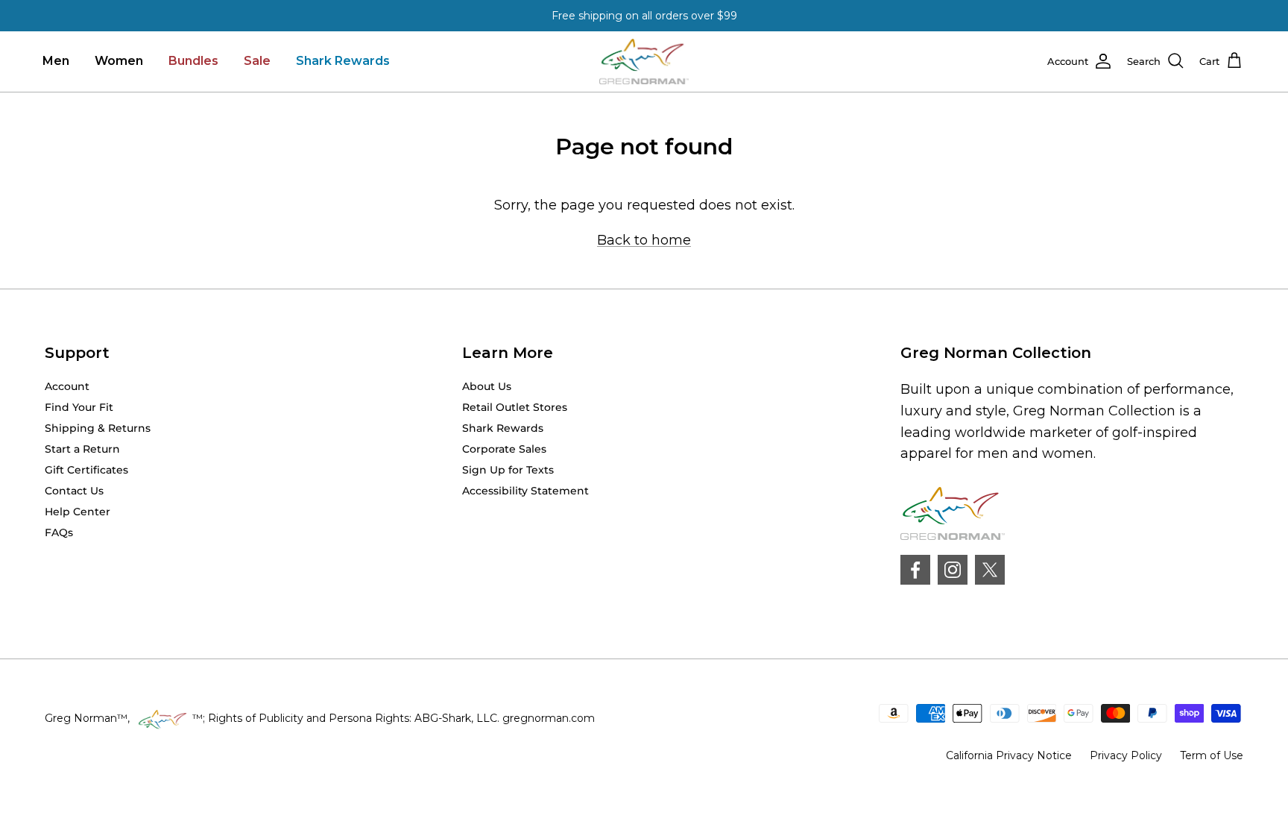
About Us (486, 386)
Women (119, 61)
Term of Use (1211, 755)
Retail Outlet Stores (514, 407)
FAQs (59, 532)
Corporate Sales (504, 449)
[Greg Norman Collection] (644, 61)
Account (67, 386)
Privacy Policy (1126, 755)
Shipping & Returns (98, 428)
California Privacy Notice (1009, 755)
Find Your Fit (79, 407)
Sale (257, 61)
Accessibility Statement (525, 490)
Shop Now (725, 21)
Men (55, 61)
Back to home (644, 240)
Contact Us (74, 490)
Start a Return (82, 449)
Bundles (193, 61)
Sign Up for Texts (508, 470)
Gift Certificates (86, 470)
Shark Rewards (343, 61)
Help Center (77, 511)
